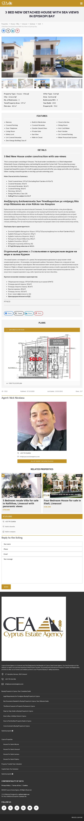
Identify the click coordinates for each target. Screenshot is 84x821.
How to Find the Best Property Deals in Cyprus (17, 721)
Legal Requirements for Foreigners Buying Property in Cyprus (21, 696)
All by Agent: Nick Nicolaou (42, 461)
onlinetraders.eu (24, 794)
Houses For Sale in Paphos (11, 759)
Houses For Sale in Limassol (11, 749)
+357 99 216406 (10, 521)
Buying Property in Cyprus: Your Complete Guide (16, 691)
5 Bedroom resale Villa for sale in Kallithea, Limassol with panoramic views (20, 503)
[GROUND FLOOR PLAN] (42, 356)
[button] (78, 57)
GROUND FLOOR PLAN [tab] (16, 330)
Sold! (55, 94)
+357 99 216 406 (10, 679)
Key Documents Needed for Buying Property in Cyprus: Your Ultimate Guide (26, 701)
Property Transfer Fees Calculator (12, 764)
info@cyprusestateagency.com (30, 456)
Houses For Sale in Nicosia (11, 744)
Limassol (12, 97)
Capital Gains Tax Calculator (10, 769)
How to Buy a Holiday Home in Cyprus (14, 716)
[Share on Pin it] (17, 31)
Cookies (25, 785)
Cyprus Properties (7, 739)
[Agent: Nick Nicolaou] (42, 426)
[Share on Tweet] (8, 31)
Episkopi (51, 97)
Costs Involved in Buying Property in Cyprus (16, 726)
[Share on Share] (4, 31)
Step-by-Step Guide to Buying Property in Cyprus (18, 711)
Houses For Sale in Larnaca (11, 754)
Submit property (7, 731)
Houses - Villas (22, 94)
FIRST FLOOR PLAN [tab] (15, 383)
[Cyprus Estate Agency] (6, 3)
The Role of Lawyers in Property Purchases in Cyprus (19, 706)
